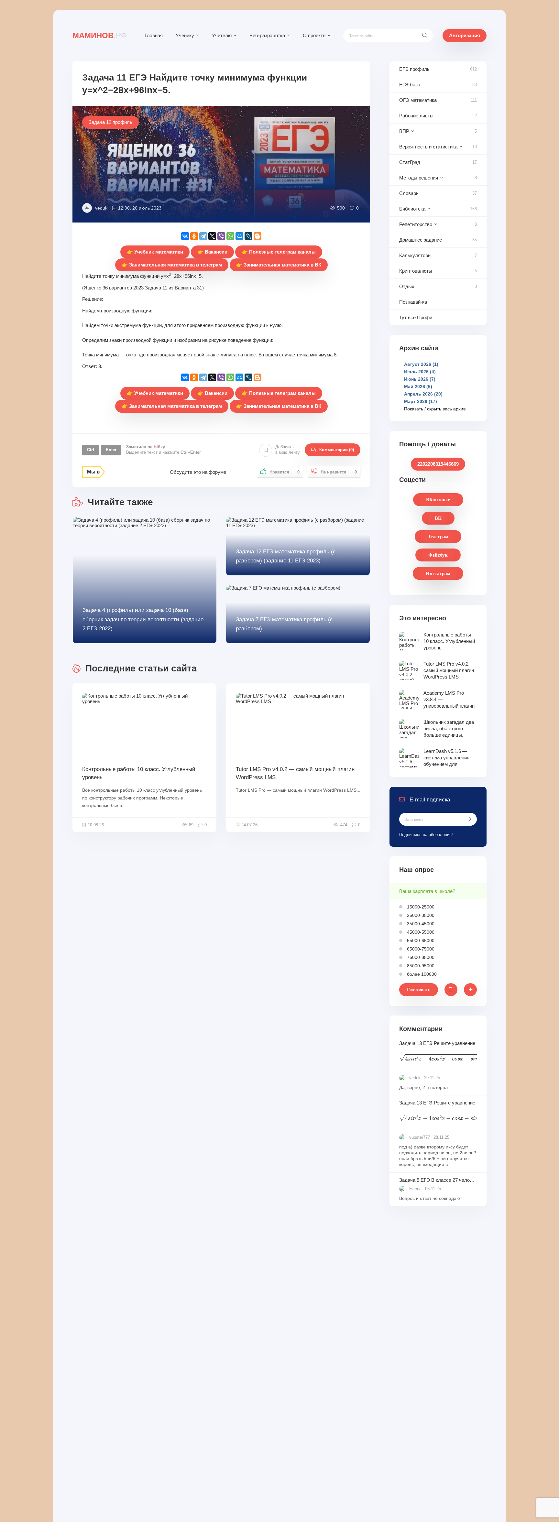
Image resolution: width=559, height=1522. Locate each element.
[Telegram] (203, 236)
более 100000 (421, 974)
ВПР (404, 131)
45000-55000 (420, 932)
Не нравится (339, 472)
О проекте (314, 35)
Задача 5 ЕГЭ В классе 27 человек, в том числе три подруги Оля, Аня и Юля (438, 1180)
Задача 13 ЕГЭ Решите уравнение (438, 1052)
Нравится (284, 472)
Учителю (222, 35)
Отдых (406, 286)
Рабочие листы (416, 115)
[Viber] (221, 236)
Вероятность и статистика (428, 146)
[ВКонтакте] (185, 236)
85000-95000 (420, 965)
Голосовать (418, 989)
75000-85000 (420, 957)
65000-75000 (420, 948)
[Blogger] (257, 236)
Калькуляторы (415, 255)
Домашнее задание (420, 240)
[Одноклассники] (194, 236)
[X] (212, 236)
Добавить (287, 449)
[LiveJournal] (248, 236)
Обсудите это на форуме (198, 472)
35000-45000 (420, 923)
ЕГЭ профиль (414, 69)
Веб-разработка (267, 35)
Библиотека (412, 209)
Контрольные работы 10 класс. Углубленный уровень (138, 773)
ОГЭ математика (418, 100)
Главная (154, 35)
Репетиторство (415, 224)
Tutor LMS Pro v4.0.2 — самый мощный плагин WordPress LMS (295, 773)
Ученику (185, 35)
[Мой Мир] (239, 236)
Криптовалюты (415, 271)
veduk (101, 208)
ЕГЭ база (409, 84)
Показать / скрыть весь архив (435, 408)
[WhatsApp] (230, 236)
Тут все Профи (415, 317)
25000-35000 (420, 915)
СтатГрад (409, 162)
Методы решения (418, 177)
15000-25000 (420, 906)
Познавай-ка (413, 302)
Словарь (409, 193)
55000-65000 (420, 940)
